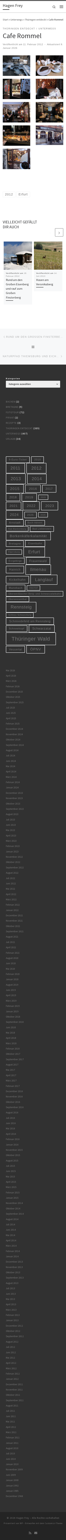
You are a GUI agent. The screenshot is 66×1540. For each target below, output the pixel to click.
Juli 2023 (10, 819)
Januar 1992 (12, 1485)
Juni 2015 (11, 1171)
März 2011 (11, 1432)
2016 (33, 489)
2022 (31, 506)
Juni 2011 (11, 1416)
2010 (37, 459)
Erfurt (34, 552)
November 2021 (14, 920)
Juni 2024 (11, 761)
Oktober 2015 (13, 1155)
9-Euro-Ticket (18, 459)
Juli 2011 (10, 1410)
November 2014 (14, 1203)
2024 (14, 515)
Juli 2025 (10, 707)
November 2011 (14, 1389)
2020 (43, 497)
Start (5, 19)
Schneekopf (16, 628)
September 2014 (15, 1213)
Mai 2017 (10, 1069)
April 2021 (11, 947)
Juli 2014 (10, 1224)
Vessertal (15, 649)
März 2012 (11, 1368)
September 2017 (15, 1059)
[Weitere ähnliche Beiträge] (59, 232)
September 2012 (15, 1336)
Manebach (16, 588)
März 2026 (11, 681)
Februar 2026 (13, 686)
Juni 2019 (11, 990)
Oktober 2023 (13, 803)
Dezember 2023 (14, 792)
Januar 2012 (12, 1378)
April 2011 (11, 1427)
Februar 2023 (13, 846)
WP (21, 1523)
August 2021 (12, 936)
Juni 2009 (11, 1474)
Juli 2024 (10, 755)
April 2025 (11, 718)
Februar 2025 (13, 723)
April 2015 (11, 1181)
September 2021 (15, 931)
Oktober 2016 (13, 1102)
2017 (49, 488)
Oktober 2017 (13, 1053)
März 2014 (11, 1245)
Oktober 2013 (13, 1272)
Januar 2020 (12, 979)
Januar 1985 (12, 1490)
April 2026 (11, 675)
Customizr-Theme (54, 1523)
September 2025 (15, 702)
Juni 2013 (11, 1293)
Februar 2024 (13, 782)
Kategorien (13, 378)
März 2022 (11, 899)
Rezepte (11, 422)
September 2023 (15, 808)
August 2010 (12, 1448)
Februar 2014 (13, 1251)
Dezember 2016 (14, 1091)
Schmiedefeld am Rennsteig (30, 621)
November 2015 (14, 1149)
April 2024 (11, 771)
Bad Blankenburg (17, 529)
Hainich (15, 569)
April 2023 (11, 835)
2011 (15, 468)
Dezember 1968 (14, 1496)
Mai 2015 (10, 1176)
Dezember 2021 (14, 915)
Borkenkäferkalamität (28, 536)
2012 (36, 468)
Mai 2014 (10, 1235)
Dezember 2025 (14, 691)
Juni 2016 (11, 1123)
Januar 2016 (12, 1144)
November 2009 (14, 1469)
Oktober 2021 (13, 926)
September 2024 (15, 745)
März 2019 (11, 1000)
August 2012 (12, 1341)
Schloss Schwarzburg (19, 615)
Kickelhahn (17, 579)
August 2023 (12, 814)
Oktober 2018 (13, 1016)
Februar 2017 (13, 1086)
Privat (10, 417)
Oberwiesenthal (17, 599)
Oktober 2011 (13, 1394)
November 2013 (14, 1267)
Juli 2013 (10, 1288)
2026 (43, 515)
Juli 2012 (10, 1347)
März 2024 (11, 777)
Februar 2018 (13, 1048)
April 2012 (11, 1363)
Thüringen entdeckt (35, 19)
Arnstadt (15, 522)
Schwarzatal (41, 628)
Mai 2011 (10, 1421)
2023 (49, 506)
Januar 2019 (12, 1011)
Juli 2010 (10, 1453)
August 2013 (12, 1283)
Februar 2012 (13, 1373)
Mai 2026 (10, 670)
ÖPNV (35, 649)
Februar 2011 (13, 1437)
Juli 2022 (10, 878)
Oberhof (33, 588)
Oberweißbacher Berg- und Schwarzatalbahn (34, 594)
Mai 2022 (10, 888)
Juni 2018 (11, 1027)
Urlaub (10, 438)
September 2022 (15, 867)
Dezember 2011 (14, 1384)
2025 (30, 515)
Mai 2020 (10, 968)
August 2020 (12, 958)
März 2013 (11, 1309)
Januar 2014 (12, 1256)
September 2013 (15, 1277)
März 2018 (11, 1043)
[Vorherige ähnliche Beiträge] (50, 232)
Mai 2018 (10, 1032)
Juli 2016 (10, 1118)
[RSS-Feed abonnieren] (30, 1533)
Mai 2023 (10, 830)
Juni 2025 (11, 712)
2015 (15, 489)
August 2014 (12, 1219)
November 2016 (14, 1096)
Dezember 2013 (14, 1261)
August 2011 (12, 1405)
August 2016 (12, 1112)
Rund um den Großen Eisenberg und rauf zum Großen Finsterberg (17, 288)
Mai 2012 (10, 1357)
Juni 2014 (11, 1229)
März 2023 (11, 840)
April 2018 (11, 1037)
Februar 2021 (13, 952)
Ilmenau (38, 569)
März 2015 (11, 1187)
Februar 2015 (13, 1192)
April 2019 (11, 995)
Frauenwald (38, 561)
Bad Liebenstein (42, 529)
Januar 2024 (12, 787)
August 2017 (12, 1064)
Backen (10, 401)
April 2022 (11, 894)
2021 (14, 506)
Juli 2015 (10, 1165)
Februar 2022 (13, 904)
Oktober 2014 (13, 1208)
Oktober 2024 (13, 739)
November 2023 (14, 798)
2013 (16, 478)
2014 (37, 478)
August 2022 (12, 872)
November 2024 (14, 734)
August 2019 (12, 984)
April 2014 (11, 1240)
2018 (13, 497)
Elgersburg (14, 552)
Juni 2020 (11, 963)
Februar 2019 (13, 1006)
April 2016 (11, 1133)
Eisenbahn (35, 543)
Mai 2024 (10, 766)
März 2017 (11, 1080)
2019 (29, 497)
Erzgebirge (15, 560)
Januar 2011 (12, 1443)
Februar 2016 (13, 1139)
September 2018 (15, 1022)
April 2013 (11, 1304)
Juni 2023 (11, 824)
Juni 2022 (11, 883)
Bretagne (12, 407)
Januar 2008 (12, 1480)
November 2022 (14, 856)
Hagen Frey (22, 1517)
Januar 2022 (12, 910)
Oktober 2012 (13, 1331)
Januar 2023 (12, 851)
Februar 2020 (13, 974)
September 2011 (15, 1400)
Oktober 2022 (13, 862)
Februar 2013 (13, 1315)
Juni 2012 (11, 1352)
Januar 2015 (12, 1197)
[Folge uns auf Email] (35, 1533)
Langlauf (44, 579)
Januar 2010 (12, 1464)
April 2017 (11, 1075)
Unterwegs (16, 19)
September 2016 (15, 1107)
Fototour (12, 412)
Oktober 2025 (13, 696)
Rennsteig (21, 607)
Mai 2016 (10, 1128)
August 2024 (12, 750)
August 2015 (12, 1160)
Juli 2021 (10, 942)
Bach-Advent (34, 522)
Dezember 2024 (14, 728)
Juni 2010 (11, 1459)
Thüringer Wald (31, 639)
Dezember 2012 (14, 1325)
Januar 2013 (12, 1320)
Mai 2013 (10, 1299)
